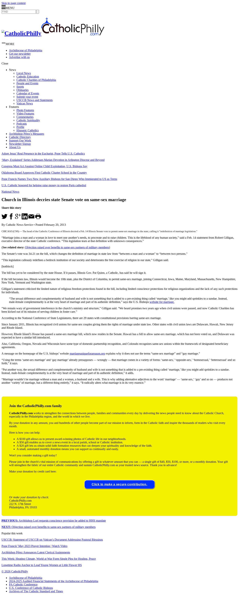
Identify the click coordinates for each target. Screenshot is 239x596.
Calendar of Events (27, 93)
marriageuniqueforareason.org (87, 353)
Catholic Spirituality (28, 120)
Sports (20, 86)
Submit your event (27, 96)
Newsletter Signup (20, 143)
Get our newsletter (20, 53)
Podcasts (21, 123)
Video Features (25, 113)
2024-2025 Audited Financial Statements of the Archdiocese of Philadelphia (53, 581)
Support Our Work (20, 140)
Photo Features (25, 110)
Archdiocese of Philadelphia (25, 50)
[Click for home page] (52, 33)
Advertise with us (19, 57)
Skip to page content (13, 3)
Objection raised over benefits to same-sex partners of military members (67, 247)
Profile (20, 127)
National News (10, 191)
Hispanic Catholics (27, 130)
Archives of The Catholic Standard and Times (36, 591)
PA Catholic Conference (23, 584)
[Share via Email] (31, 218)
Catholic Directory (20, 137)
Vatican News (24, 103)
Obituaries (22, 90)
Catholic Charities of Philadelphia (36, 79)
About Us (15, 147)
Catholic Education (27, 76)
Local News (23, 73)
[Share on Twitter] (4, 218)
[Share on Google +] (18, 218)
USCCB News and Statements (34, 100)
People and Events (27, 83)
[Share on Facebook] (11, 218)
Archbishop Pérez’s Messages (26, 133)
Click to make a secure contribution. (119, 484)
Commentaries (24, 116)
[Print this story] (38, 218)
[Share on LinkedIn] (25, 218)
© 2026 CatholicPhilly (14, 571)
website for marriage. (162, 302)
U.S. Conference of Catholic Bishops (31, 587)
